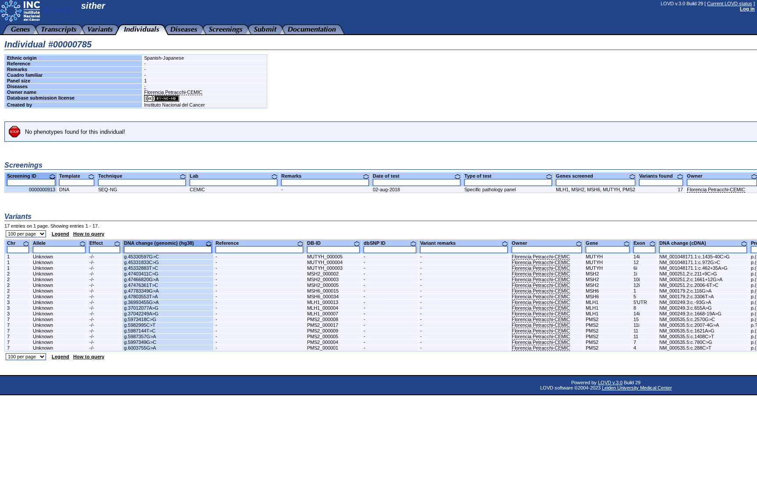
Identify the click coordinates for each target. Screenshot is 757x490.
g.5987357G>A (140, 336)
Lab (197, 176)
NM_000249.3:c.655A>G (685, 308)
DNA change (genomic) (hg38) (162, 243)
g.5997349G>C (140, 342)
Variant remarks (441, 243)
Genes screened (578, 176)
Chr (14, 243)
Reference (230, 243)
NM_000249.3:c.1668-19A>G (690, 313)
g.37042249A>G (141, 313)
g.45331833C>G (141, 262)
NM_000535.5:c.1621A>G (687, 330)
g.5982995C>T (140, 325)
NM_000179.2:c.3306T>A (686, 296)
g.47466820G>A (141, 279)
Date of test (389, 176)
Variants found (659, 176)
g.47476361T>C (141, 285)
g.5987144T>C (140, 330)
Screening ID (25, 176)
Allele (42, 243)
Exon (642, 243)
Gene (595, 243)
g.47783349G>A (141, 290)
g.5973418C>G (140, 319)
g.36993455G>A (141, 302)
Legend (60, 233)
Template (73, 176)
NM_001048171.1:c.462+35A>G (693, 268)
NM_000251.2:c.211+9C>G (688, 273)
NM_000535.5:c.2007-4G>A (689, 325)
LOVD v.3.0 (610, 382)
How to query (88, 233)
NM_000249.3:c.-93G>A (685, 302)
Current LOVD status (729, 3)
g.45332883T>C (141, 268)
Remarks (294, 176)
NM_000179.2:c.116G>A (685, 290)
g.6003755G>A (140, 348)
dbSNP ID (378, 243)
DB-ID (317, 243)
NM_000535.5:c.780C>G (685, 342)
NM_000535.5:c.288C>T (685, 348)
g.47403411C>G (141, 273)
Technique (113, 176)
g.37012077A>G (141, 308)
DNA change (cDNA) (686, 243)
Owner (698, 176)
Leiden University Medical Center (637, 387)
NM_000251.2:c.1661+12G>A (690, 279)
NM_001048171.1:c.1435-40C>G (694, 256)
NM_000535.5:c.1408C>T (686, 336)
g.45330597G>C (141, 256)
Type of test (481, 176)
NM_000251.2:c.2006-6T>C (688, 285)
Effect (99, 243)
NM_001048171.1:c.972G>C (689, 262)
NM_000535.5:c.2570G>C (687, 319)
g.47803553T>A (141, 296)
